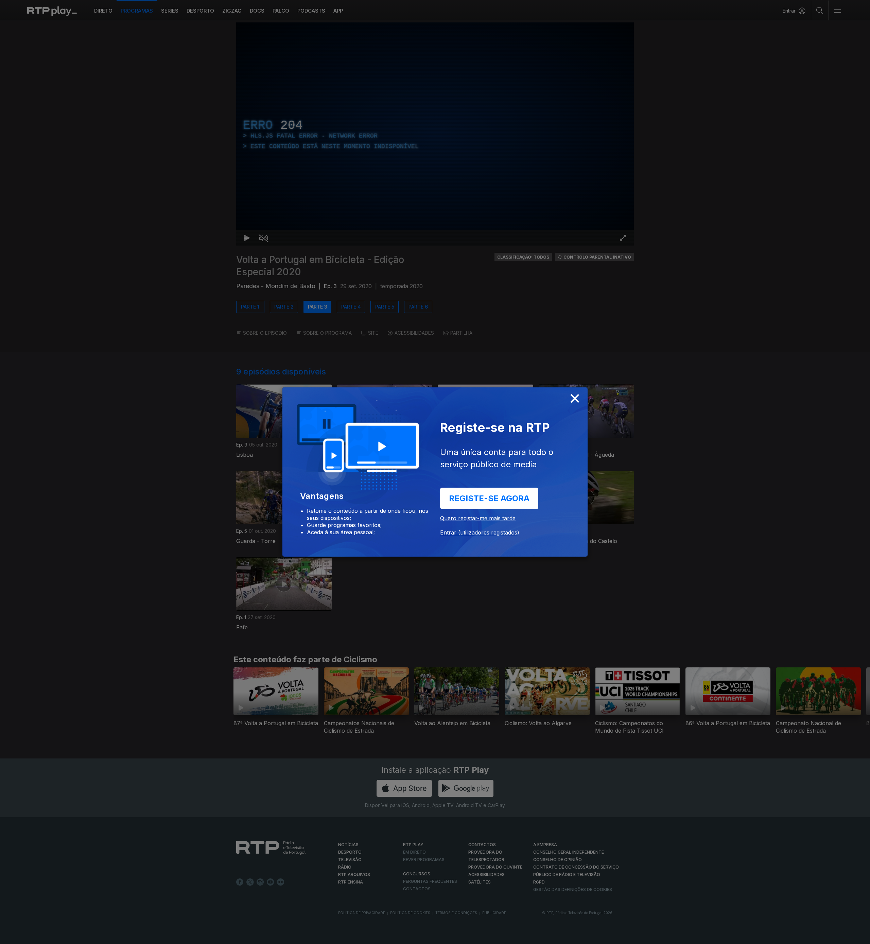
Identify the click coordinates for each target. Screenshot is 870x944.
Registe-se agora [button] (489, 498)
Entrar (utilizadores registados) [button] (479, 532)
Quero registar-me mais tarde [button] (478, 518)
